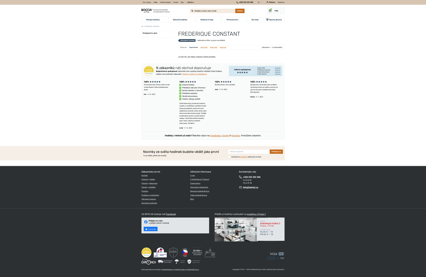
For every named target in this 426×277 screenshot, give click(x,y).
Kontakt (175, 2)
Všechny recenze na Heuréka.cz (194, 74)
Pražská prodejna (165, 2)
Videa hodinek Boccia (198, 195)
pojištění (152, 187)
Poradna (144, 191)
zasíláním (244, 157)
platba (152, 179)
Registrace (281, 2)
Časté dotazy (195, 183)
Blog (182, 2)
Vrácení (144, 183)
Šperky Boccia (275, 20)
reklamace (153, 183)
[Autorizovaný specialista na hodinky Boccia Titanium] (147, 11)
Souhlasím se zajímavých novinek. (246, 157)
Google (225, 135)
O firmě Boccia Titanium (199, 179)
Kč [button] (259, 2)
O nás (192, 175)
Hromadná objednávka (199, 187)
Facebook (171, 214)
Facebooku (215, 135)
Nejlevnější (213, 47)
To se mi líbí (152, 229)
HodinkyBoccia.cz (193, 269)
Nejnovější (203, 47)
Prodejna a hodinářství (150, 195)
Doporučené (193, 47)
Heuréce (236, 135)
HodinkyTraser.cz (180, 269)
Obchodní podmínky (149, 203)
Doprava (144, 179)
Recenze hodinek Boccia (199, 191)
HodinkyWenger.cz (167, 269)
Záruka (144, 187)
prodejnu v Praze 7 (256, 214)
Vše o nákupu (147, 2)
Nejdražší (223, 47)
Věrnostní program (148, 199)
